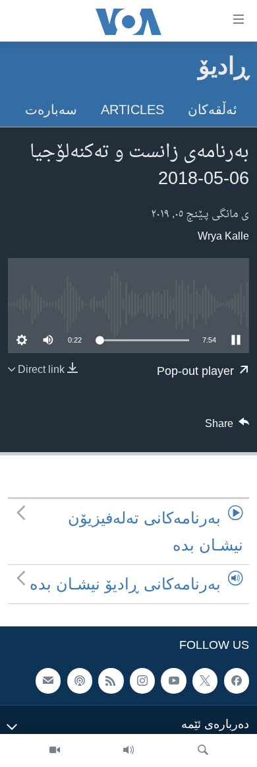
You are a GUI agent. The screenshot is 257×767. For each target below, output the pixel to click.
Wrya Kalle (223, 237)
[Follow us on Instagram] (142, 681)
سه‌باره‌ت (51, 109)
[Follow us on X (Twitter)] (204, 681)
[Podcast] (79, 681)
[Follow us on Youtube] (173, 681)
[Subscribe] (48, 681)
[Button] (227, 427)
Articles (132, 109)
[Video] (54, 750)
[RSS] (110, 681)
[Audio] (128, 750)
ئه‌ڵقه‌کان (212, 109)
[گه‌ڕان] (203, 750)
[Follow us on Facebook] (236, 681)
